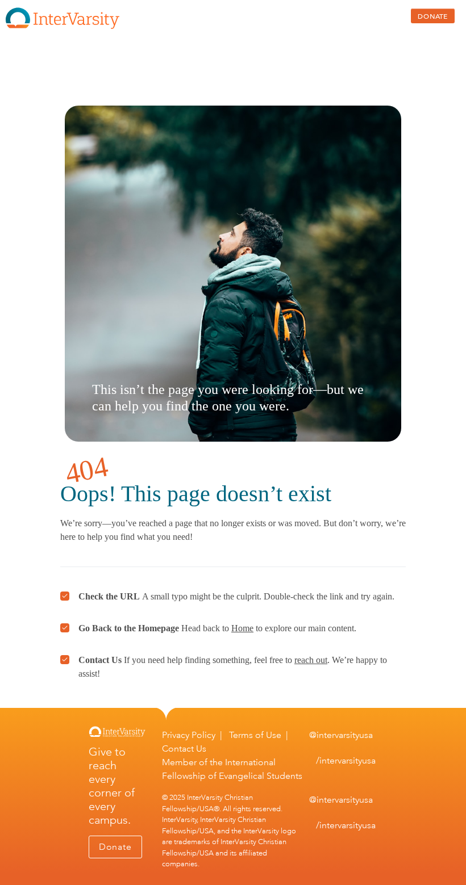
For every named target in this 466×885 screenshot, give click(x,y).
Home (242, 628)
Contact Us (184, 748)
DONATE (433, 15)
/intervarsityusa (346, 760)
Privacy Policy (188, 734)
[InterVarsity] (62, 26)
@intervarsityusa (341, 734)
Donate (115, 846)
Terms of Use (255, 734)
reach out (310, 660)
